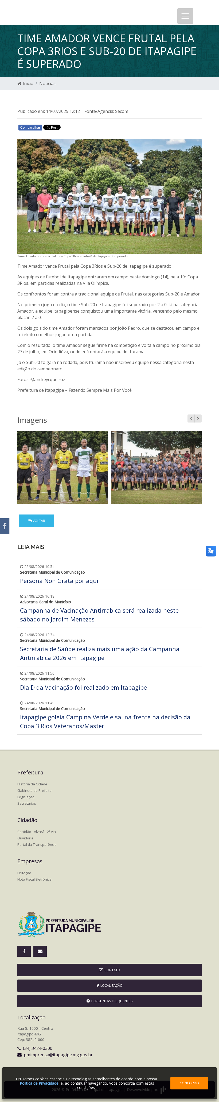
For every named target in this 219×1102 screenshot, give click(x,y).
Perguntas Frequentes (111, 1001)
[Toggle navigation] (185, 16)
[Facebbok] (24, 951)
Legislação (25, 796)
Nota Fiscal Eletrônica (34, 879)
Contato (111, 969)
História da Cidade (32, 784)
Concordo (189, 1083)
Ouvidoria (25, 838)
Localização (111, 985)
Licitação (24, 872)
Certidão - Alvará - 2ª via (36, 831)
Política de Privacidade (39, 1083)
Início (27, 83)
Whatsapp (80, 128)
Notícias (47, 83)
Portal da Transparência (37, 844)
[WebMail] (40, 951)
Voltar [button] (38, 520)
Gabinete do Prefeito (34, 790)
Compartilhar (30, 127)
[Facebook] (4, 526)
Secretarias (26, 803)
